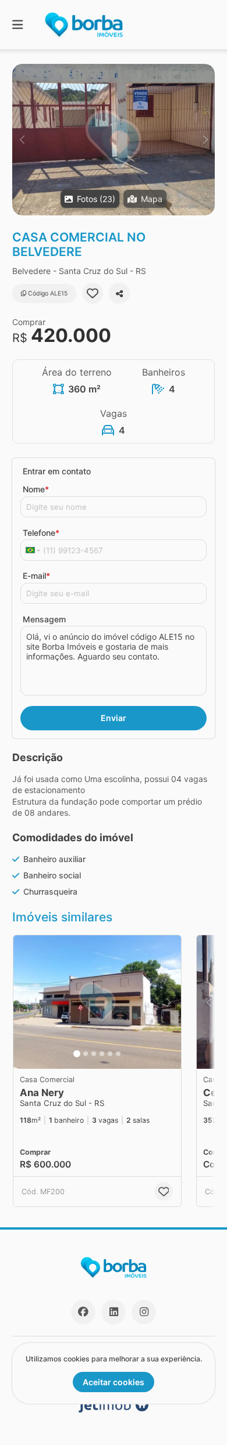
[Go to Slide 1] (76, 1053)
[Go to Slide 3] (93, 1053)
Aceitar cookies (113, 1382)
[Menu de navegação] (17, 24)
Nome (36, 489)
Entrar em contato (57, 471)
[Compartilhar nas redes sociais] (119, 293)
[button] (113, 139)
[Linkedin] (113, 1312)
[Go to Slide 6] (118, 1053)
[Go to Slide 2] (85, 1053)
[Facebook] (83, 1312)
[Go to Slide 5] (110, 1053)
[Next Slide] (205, 139)
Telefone (41, 533)
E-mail (36, 576)
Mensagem (44, 619)
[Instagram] (144, 1312)
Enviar (113, 718)
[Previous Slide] (21, 139)
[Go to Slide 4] (102, 1053)
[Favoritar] (92, 293)
